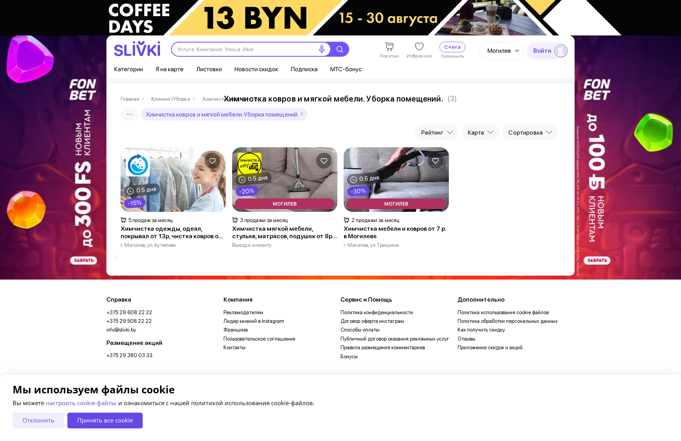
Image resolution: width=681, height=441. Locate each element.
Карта (476, 132)
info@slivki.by (121, 330)
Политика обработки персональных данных (508, 321)
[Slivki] (137, 48)
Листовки (209, 69)
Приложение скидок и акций (490, 347)
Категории (128, 69)
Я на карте (170, 69)
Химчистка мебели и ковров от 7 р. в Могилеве (395, 232)
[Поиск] (339, 49)
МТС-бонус (346, 69)
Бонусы (349, 356)
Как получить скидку (481, 330)
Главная (130, 99)
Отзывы (466, 339)
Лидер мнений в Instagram (253, 321)
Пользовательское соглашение (259, 339)
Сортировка (525, 132)
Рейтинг (432, 132)
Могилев (499, 50)
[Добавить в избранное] (212, 161)
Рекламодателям (243, 312)
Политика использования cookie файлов (503, 312)
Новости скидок (256, 69)
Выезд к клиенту (252, 245)
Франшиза (235, 330)
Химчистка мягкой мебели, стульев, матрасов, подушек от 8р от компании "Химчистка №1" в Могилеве (282, 232)
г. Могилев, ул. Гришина (371, 245)
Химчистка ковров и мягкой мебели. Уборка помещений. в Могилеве (231, 99)
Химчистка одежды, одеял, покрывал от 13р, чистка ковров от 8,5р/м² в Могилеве (171, 232)
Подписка (304, 69)
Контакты (234, 347)
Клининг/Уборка (170, 99)
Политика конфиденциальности (376, 312)
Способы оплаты (360, 330)
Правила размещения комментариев (382, 347)
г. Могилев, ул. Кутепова (148, 245)
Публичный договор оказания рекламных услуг (394, 339)
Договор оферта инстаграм (372, 321)
